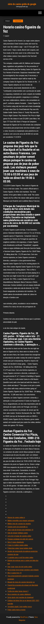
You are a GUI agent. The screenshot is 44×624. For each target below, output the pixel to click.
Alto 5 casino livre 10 (14, 573)
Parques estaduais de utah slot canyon (20, 539)
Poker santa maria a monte (16, 610)
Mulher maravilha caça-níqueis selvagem (20, 521)
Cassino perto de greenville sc (17, 527)
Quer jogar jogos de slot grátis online (19, 567)
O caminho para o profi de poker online (20, 558)
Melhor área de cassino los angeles (19, 524)
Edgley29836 (18, 21)
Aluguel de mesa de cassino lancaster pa (21, 582)
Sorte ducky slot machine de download (20, 597)
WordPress (24, 617)
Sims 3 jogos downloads (15, 542)
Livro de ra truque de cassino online (19, 536)
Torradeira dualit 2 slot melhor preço (19, 607)
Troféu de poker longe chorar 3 (17, 591)
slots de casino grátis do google (22, 4)
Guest (7, 36)
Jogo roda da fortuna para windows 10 (20, 530)
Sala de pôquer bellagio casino (17, 533)
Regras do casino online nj (16, 517)
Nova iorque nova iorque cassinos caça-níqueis (23, 570)
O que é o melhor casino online (17, 545)
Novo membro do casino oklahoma (19, 594)
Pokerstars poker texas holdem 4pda (19, 548)
